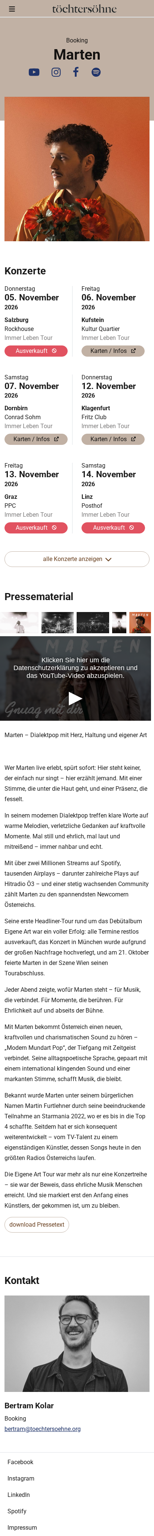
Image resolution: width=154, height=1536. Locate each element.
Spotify (17, 1511)
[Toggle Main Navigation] (11, 8)
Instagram (20, 1478)
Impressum (22, 1527)
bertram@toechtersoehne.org (42, 1429)
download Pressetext (36, 1224)
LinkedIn (18, 1494)
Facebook (20, 1462)
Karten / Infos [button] (109, 350)
